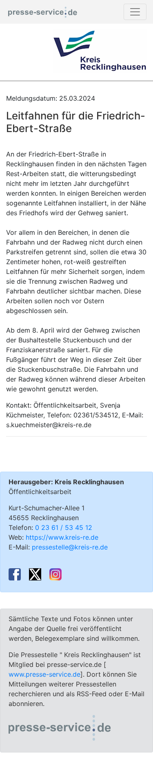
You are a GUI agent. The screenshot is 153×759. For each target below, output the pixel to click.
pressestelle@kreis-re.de (70, 547)
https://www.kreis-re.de (62, 537)
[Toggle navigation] (135, 12)
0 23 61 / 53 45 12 (63, 527)
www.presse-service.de (44, 674)
